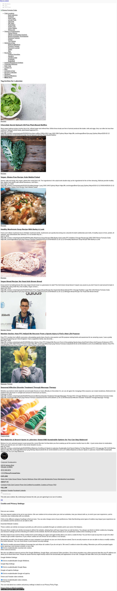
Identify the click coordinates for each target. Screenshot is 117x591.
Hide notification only (17, 589)
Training (24, 479)
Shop (35, 479)
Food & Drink (5, 436)
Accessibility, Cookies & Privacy (42, 485)
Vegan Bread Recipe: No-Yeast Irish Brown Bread (21, 281)
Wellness (31, 479)
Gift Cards (41, 479)
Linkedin (23, 490)
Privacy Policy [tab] (5, 581)
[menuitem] (60, 4)
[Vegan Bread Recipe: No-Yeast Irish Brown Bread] (23, 276)
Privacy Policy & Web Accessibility (12, 588)
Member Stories (6, 330)
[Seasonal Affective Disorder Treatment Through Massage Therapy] (23, 382)
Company (4, 485)
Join (5, 5)
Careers (16, 485)
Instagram (4, 490)
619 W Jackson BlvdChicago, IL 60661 (7, 466)
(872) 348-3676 (6, 470)
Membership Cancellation (66, 479)
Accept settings (6, 589)
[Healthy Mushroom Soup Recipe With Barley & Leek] (23, 224)
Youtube (10, 490)
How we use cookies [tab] (7, 511)
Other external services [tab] (8, 549)
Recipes (3, 121)
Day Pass (7, 7)
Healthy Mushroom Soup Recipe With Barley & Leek (22, 229)
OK (2, 500)
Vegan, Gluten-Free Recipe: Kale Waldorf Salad (20, 177)
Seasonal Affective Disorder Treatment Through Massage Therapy (28, 387)
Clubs (10, 479)
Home (3, 479)
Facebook (16, 490)
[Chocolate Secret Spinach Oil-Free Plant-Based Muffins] (23, 120)
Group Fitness (16, 479)
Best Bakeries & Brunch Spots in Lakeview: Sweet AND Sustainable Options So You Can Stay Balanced (44, 440)
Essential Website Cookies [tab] (9, 524)
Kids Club (10, 485)
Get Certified (28, 485)
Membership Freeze (51, 479)
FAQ (54, 485)
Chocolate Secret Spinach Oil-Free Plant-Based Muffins (24, 125)
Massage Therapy (6, 384)
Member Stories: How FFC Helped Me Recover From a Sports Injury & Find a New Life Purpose (40, 334)
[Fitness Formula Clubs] (9, 10)
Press (21, 485)
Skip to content (4, 1)
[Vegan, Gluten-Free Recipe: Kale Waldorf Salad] (23, 172)
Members (7, 4)
